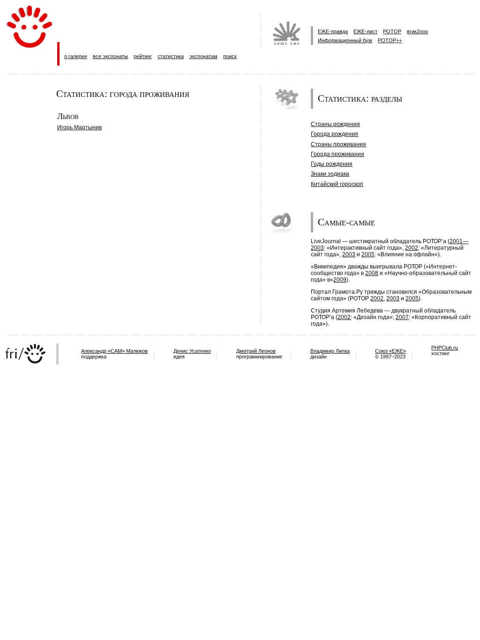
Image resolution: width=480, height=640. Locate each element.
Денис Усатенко (192, 351)
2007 (402, 317)
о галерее (75, 56)
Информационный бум (345, 40)
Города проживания (337, 154)
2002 (411, 248)
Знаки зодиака (330, 174)
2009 (339, 279)
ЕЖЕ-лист (365, 31)
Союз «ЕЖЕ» (390, 351)
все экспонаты (110, 56)
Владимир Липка (330, 351)
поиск (230, 56)
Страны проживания (338, 144)
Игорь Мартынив (79, 127)
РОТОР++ (390, 40)
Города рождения (334, 134)
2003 (348, 254)
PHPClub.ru (444, 347)
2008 (371, 273)
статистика (171, 56)
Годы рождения (331, 164)
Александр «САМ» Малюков (114, 351)
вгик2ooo (417, 31)
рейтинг (143, 56)
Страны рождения (335, 124)
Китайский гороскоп (337, 184)
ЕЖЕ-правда (333, 31)
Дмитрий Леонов (256, 351)
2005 (368, 254)
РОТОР (392, 31)
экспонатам (203, 56)
